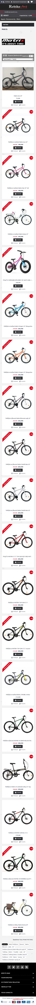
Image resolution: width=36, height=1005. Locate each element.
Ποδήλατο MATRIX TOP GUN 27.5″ (18, 602)
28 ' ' (25, 952)
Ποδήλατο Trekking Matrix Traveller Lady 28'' (14, 954)
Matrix (18, 19)
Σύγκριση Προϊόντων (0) (15, 55)
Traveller (15, 952)
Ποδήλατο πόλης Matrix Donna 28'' (18, 925)
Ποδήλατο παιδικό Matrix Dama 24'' (18, 234)
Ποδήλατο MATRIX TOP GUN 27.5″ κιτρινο (18, 648)
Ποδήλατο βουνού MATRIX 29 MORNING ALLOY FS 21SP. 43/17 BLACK (18, 879)
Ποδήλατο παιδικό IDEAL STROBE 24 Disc (18, 694)
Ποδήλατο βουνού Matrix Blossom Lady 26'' (18, 418)
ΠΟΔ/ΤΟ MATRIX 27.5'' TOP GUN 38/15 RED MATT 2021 (18, 556)
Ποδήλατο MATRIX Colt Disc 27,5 (18, 833)
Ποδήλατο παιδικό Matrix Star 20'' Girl (18, 188)
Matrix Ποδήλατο (13, 944)
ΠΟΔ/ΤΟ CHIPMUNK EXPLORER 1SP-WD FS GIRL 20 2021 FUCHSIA (18, 280)
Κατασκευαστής (10, 19)
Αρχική (3, 19)
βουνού (22, 944)
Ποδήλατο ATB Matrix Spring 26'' (11, 959)
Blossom (4, 946)
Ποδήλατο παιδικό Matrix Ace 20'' (18, 142)
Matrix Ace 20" (18, 96)
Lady (9, 946)
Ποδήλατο (30, 949)
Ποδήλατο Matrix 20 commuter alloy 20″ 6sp (18, 787)
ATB (11, 957)
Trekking (4, 952)
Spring (20, 957)
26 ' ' (13, 946)
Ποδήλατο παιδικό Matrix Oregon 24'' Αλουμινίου (18, 326)
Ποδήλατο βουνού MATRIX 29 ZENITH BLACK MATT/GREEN (18, 740)
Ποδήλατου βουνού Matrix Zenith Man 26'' (18, 464)
